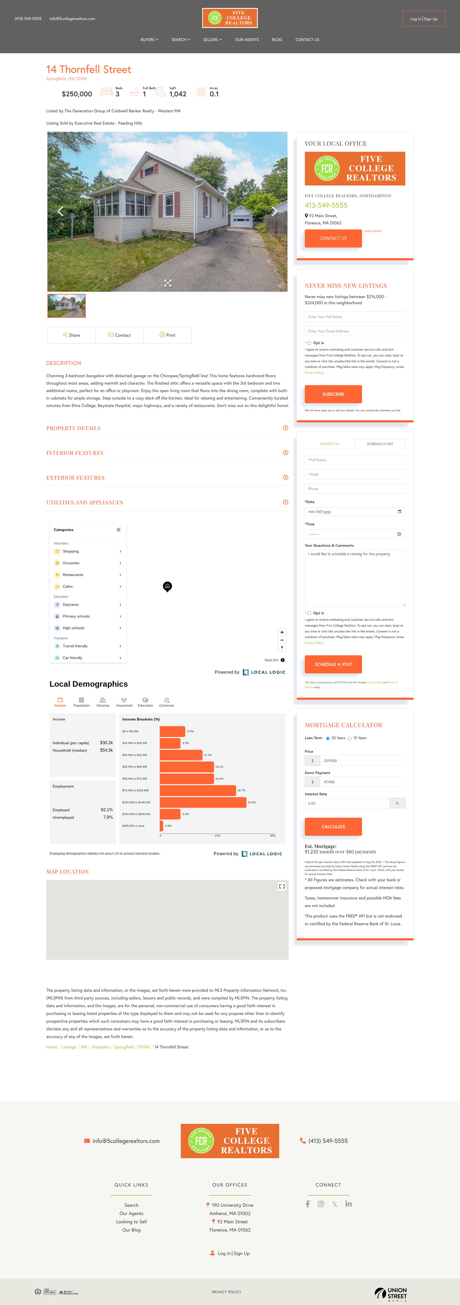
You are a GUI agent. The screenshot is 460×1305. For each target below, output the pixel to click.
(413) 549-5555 (28, 18)
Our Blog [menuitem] (131, 1229)
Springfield (124, 1047)
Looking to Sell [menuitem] (131, 1221)
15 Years (360, 737)
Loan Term (313, 737)
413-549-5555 (326, 205)
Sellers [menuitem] (210, 39)
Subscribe (333, 394)
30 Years (338, 737)
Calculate (333, 826)
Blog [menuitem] (277, 39)
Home (51, 1047)
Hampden (100, 1047)
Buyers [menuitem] (148, 39)
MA (84, 1047)
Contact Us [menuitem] (307, 39)
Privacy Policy (314, 373)
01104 (144, 1047)
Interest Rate (316, 794)
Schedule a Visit (380, 444)
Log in (415, 19)
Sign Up (431, 19)
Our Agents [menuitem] (247, 39)
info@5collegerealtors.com (72, 18)
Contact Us (333, 238)
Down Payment (317, 772)
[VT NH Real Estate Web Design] (400, 1295)
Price (309, 751)
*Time (309, 524)
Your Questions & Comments (329, 545)
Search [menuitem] (179, 39)
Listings (69, 1047)
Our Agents (373, 231)
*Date (309, 501)
